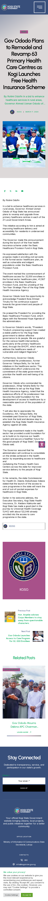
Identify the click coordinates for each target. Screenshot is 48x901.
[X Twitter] (10, 191)
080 (25, 860)
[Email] (22, 191)
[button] (24, 732)
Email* (6, 775)
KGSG (12, 526)
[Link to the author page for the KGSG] (12, 112)
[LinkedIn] (16, 191)
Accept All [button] (27, 895)
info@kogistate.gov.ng (26, 864)
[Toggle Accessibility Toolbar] (41, 444)
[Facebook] (5, 191)
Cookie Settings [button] (11, 895)
